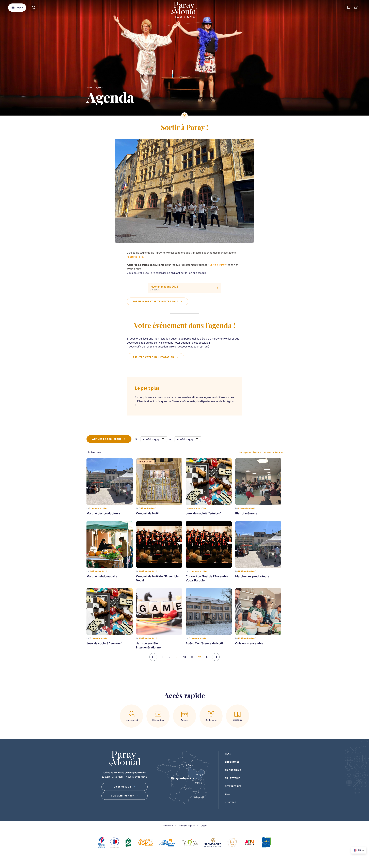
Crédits (204, 825)
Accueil (89, 87)
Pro (227, 794)
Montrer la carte (275, 452)
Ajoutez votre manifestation (153, 357)
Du (136, 439)
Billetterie (232, 778)
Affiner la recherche (107, 439)
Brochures (232, 762)
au (170, 439)
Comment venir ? (122, 795)
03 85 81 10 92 (122, 787)
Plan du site (167, 825)
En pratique (233, 770)
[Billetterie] (355, 7)
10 (184, 657)
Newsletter (233, 786)
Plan (228, 754)
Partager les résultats (250, 452)
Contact (231, 802)
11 (192, 657)
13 (207, 657)
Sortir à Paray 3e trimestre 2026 (155, 301)
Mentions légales (187, 825)
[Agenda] (349, 7)
